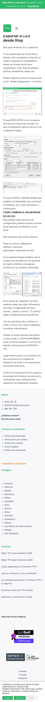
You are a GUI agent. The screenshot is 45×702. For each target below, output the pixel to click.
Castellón (9, 501)
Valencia (8, 487)
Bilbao (7, 497)
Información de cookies (15, 439)
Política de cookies (13, 443)
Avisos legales (11, 446)
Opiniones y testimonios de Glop (16, 597)
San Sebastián (11, 533)
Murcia (7, 522)
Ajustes (31, 698)
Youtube (22, 674)
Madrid (7, 490)
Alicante (8, 483)
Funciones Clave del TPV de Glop (17, 590)
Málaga (8, 530)
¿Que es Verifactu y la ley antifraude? (19, 573)
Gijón (7, 505)
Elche (7, 512)
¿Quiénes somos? (10, 415)
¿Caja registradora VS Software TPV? (19, 566)
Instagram (22, 678)
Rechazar (19, 698)
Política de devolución (15, 450)
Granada (8, 515)
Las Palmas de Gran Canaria (18, 526)
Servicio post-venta (11, 419)
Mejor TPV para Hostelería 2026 (16, 553)
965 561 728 (10, 408)
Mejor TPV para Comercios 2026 (17, 560)
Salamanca (9, 519)
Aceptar (7, 698)
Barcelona (9, 494)
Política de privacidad (14, 436)
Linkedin (22, 671)
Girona (7, 508)
